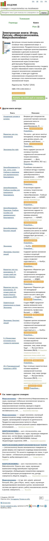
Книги (36, 23)
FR (46, 2)
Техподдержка (15, 499)
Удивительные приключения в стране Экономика (11, 305)
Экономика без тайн (10, 149)
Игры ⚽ (36, 27)
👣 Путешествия (5, 502)
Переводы (13, 23)
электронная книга (36, 128)
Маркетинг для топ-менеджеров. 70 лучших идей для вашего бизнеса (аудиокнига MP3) (10, 292)
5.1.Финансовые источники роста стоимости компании (11, 340)
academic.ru (9, 3)
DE (37, 2)
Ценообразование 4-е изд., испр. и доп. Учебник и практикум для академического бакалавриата (11, 172)
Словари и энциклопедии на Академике (19, 8)
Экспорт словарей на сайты (9, 506)
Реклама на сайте (24, 499)
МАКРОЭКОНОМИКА (10, 464)
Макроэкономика (9, 398)
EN (33, 2)
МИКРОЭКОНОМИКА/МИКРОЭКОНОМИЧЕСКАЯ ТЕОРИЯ (24, 445)
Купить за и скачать (28, 97)
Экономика (7, 246)
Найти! (43, 13)
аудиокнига (28, 281)
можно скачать (38, 281)
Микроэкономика (9, 415)
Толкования (24, 19)
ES (42, 2)
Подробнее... (29, 131)
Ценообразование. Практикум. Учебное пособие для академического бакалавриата (11, 212)
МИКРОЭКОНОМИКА (10, 431)
